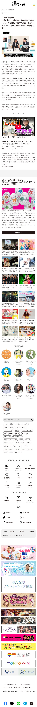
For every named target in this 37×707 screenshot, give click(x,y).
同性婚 (28, 442)
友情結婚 (6, 446)
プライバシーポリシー (25, 684)
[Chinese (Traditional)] (22, 531)
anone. (21, 439)
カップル (17, 430)
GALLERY (18, 486)
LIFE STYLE (18, 469)
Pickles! (10, 433)
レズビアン (7, 424)
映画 (5, 433)
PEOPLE (7, 486)
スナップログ (7, 436)
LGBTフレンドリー (16, 446)
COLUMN (30, 477)
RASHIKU (6, 501)
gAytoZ (17, 433)
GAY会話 (24, 433)
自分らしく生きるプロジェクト (12, 452)
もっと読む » (17, 227)
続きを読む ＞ (18, 232)
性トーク (28, 439)
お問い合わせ (17, 687)
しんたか (30, 449)
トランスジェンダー (22, 424)
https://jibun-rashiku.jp (17, 148)
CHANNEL (11, 9)
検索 (32, 420)
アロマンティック (20, 427)
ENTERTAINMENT (30, 469)
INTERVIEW (7, 477)
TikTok (8, 517)
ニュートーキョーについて (17, 535)
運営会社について (7, 687)
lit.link (8, 512)
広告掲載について (27, 687)
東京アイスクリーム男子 (10, 439)
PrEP (25, 446)
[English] (32, 531)
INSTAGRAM (27, 522)
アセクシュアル (8, 430)
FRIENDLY (18, 501)
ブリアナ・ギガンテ (20, 449)
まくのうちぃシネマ (27, 430)
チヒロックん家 (20, 442)
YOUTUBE (26, 512)
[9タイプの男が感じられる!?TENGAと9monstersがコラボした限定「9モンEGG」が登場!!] (18, 199)
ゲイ (13, 424)
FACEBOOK (9, 522)
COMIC (18, 477)
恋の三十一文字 (17, 436)
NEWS (7, 469)
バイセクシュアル (8, 427)
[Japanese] (12, 531)
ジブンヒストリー (8, 442)
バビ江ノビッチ (8, 449)
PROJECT (30, 501)
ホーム (3, 9)
